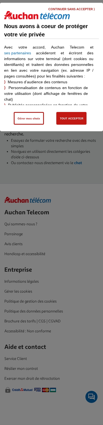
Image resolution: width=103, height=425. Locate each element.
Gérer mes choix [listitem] (29, 118)
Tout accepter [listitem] (71, 118)
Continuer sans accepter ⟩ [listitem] (71, 9)
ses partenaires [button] (17, 53)
